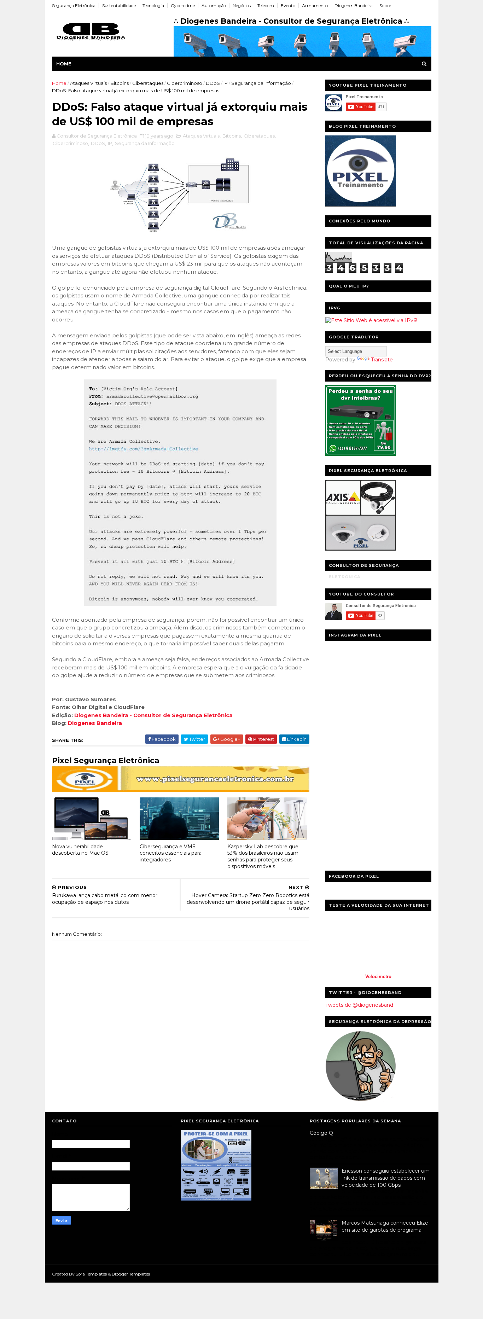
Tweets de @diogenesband (359, 1005)
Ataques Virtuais (88, 83)
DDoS (213, 83)
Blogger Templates (131, 1274)
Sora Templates (91, 1274)
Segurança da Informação (261, 83)
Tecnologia (153, 5)
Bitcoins (119, 83)
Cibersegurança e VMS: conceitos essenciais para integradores (171, 853)
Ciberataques (147, 83)
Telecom (265, 5)
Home (63, 63)
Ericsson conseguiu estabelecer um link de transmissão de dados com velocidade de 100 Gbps (386, 1178)
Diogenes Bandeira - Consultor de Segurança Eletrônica (153, 715)
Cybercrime (183, 5)
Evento (288, 5)
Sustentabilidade (119, 5)
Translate (382, 359)
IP (225, 83)
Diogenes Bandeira (353, 5)
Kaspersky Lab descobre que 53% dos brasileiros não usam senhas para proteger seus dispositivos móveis (262, 856)
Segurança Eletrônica (73, 5)
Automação (214, 5)
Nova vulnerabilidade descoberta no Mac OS (80, 849)
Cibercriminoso (184, 83)
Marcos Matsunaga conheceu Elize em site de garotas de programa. (385, 1226)
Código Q (321, 1133)
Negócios (242, 5)
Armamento (315, 5)
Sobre (385, 5)
